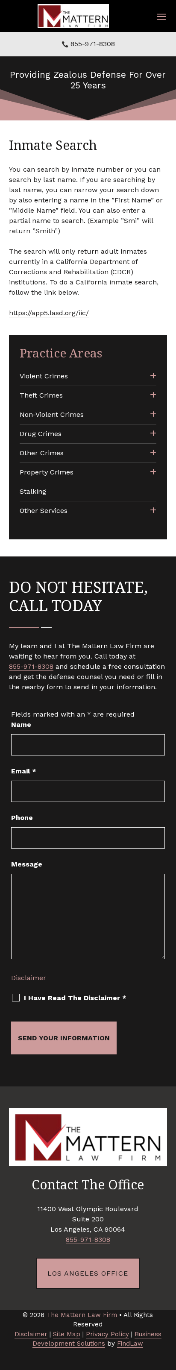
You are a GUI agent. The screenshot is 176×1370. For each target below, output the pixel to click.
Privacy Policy (107, 1334)
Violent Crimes (44, 376)
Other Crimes (42, 453)
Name (21, 724)
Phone (22, 818)
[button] (161, 16)
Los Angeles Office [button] (87, 1273)
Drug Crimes (41, 434)
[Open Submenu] (153, 376)
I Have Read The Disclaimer (75, 998)
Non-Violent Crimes (52, 414)
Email (23, 771)
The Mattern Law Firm (82, 1315)
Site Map (66, 1334)
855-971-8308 (92, 44)
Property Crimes (46, 472)
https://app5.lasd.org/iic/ (49, 313)
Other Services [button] (43, 510)
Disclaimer (28, 978)
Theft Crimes (41, 395)
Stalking (33, 491)
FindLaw (130, 1343)
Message (26, 864)
